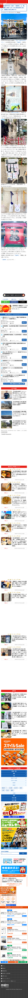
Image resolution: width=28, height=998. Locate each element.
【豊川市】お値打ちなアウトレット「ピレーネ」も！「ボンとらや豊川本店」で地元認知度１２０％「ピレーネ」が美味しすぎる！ (19, 515)
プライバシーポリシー (6, 978)
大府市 (3, 790)
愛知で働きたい (9, 314)
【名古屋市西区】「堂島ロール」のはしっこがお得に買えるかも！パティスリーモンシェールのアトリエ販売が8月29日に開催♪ (19, 487)
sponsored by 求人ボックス (18, 314)
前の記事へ (6, 299)
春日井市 (16, 787)
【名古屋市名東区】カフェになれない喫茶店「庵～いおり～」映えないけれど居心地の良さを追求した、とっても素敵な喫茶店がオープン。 (19, 715)
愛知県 (19, 12)
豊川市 (7, 790)
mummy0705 (9, 434)
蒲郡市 (12, 790)
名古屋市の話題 (4, 432)
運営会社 (3, 968)
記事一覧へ (14, 299)
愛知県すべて (4, 787)
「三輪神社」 (19, 42)
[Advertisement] (14, 451)
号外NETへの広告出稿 (6, 973)
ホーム (3, 965)
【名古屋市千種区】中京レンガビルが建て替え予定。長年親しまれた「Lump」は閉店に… (19, 596)
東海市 (21, 787)
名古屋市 (3, 434)
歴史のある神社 (15, 112)
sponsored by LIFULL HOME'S (17, 907)
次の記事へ (22, 299)
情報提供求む (4, 970)
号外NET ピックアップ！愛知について (9, 981)
